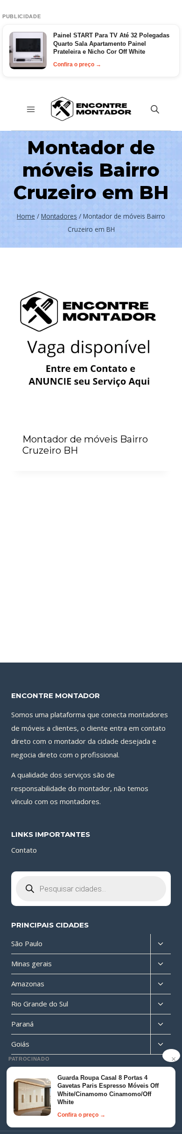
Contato (24, 850)
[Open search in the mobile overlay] (155, 109)
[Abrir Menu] (31, 109)
